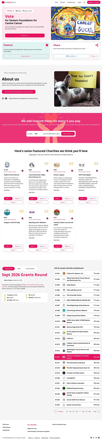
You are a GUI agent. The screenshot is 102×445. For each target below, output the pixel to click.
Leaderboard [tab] (8, 269)
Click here (32, 155)
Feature (17, 198)
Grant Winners (7, 427)
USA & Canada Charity (10, 172)
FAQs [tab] (19, 269)
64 (77, 411)
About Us (30, 438)
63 (73, 411)
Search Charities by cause (59, 424)
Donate (62, 2)
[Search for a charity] (84, 2)
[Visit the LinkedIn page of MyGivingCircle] (98, 438)
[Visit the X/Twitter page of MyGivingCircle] (93, 438)
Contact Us (37, 438)
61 (67, 411)
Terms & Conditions (55, 438)
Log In (79, 2)
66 (83, 411)
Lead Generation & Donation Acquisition (38, 431)
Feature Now (67, 134)
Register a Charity (93, 2)
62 (70, 411)
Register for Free (32, 428)
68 (89, 411)
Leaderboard (71, 2)
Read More (7, 190)
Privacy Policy (44, 438)
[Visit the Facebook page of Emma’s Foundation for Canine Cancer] (6, 98)
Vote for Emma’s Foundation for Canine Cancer (18, 92)
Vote (56, 2)
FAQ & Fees (6, 424)
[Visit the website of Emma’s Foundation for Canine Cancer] (3, 98)
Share (13, 202)
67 (86, 411)
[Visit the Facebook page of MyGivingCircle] (91, 438)
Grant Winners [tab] (30, 269)
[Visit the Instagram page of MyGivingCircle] (96, 438)
